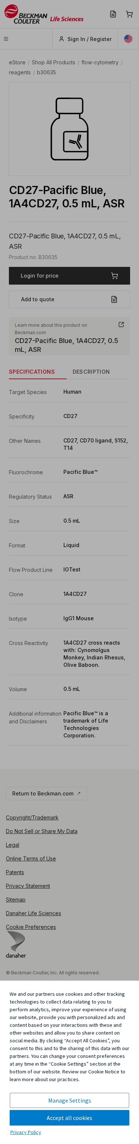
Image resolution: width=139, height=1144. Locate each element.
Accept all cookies (69, 1117)
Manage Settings (69, 1100)
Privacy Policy (25, 1132)
